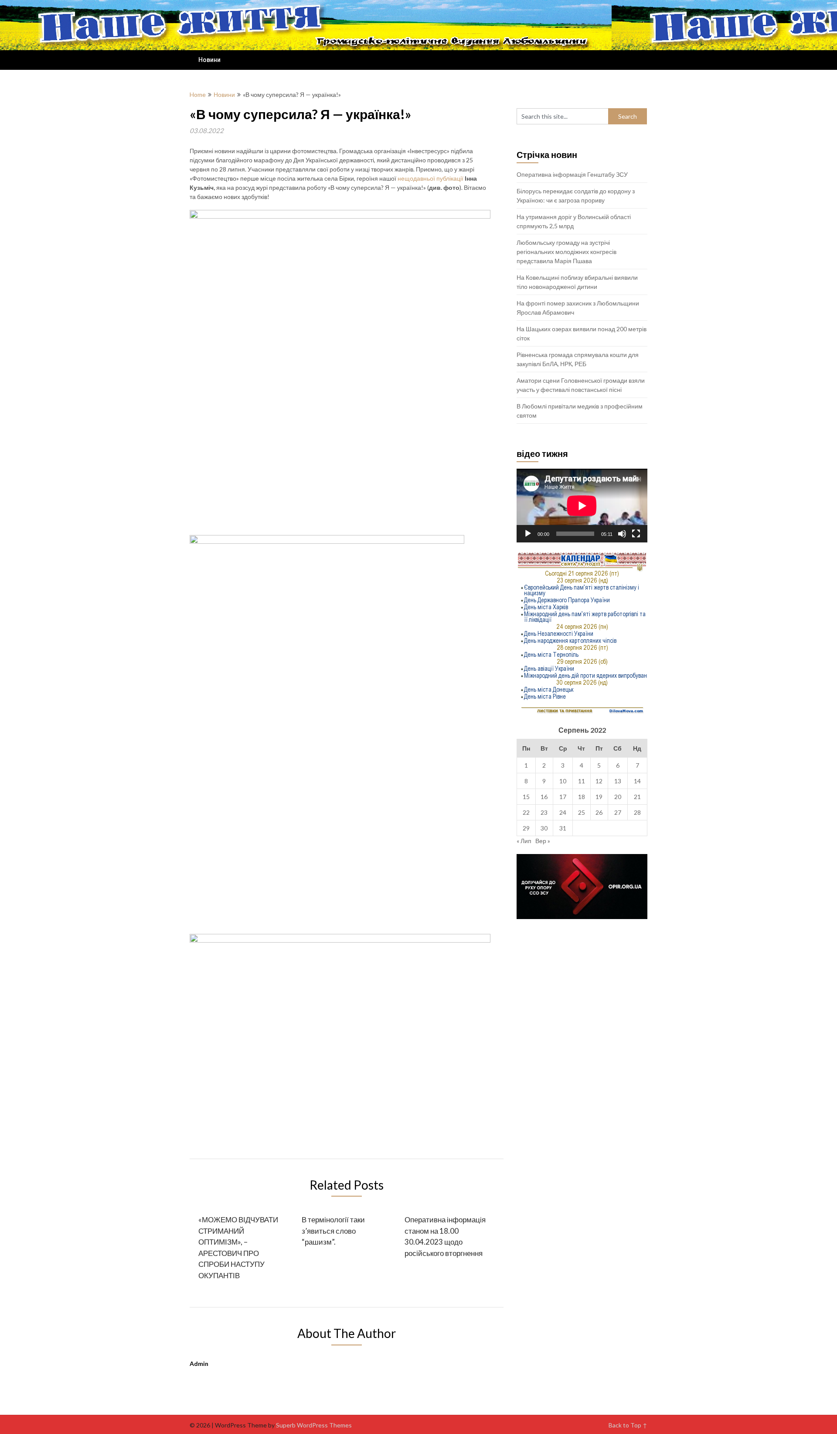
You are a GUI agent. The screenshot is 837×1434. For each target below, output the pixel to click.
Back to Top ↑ (628, 1425)
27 (617, 812)
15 (526, 796)
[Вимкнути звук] (622, 533)
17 (562, 796)
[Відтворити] (528, 533)
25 (581, 812)
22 (526, 812)
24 (562, 812)
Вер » (542, 840)
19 (598, 796)
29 (526, 828)
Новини (209, 59)
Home (198, 94)
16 (544, 796)
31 (562, 828)
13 (617, 781)
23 (544, 812)
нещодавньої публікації (430, 178)
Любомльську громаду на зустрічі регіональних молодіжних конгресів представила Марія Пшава (566, 251)
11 (581, 781)
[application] (582, 505)
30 (544, 828)
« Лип (524, 840)
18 (581, 796)
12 (598, 781)
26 (598, 812)
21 (637, 796)
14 (637, 781)
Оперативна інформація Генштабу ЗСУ (572, 174)
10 (562, 781)
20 (617, 796)
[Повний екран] (636, 533)
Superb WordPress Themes (314, 1425)
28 (637, 812)
